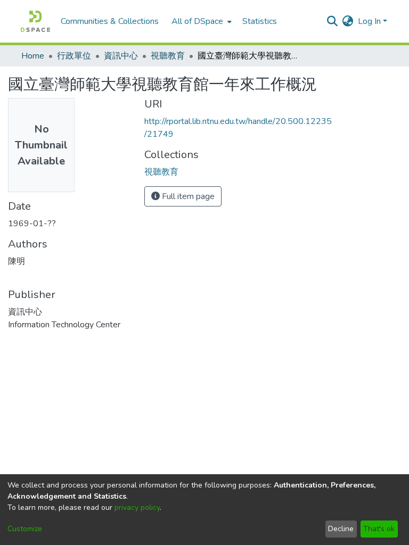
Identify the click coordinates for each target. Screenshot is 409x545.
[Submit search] (332, 21)
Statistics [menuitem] (259, 21)
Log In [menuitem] (369, 21)
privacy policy (137, 507)
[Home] (35, 21)
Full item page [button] (187, 196)
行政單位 (74, 56)
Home (32, 56)
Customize (24, 529)
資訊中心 (121, 56)
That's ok (379, 529)
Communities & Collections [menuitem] (110, 21)
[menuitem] (200, 21)
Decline (341, 529)
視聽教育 (168, 56)
